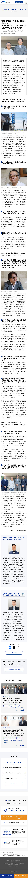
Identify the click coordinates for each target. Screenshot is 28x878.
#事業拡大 (6, 704)
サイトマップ (14, 861)
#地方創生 (16, 31)
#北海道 (20, 707)
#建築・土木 (14, 707)
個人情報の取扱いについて (20, 860)
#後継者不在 (4, 31)
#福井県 (13, 33)
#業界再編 (11, 31)
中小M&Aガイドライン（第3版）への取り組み (14, 863)
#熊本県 (5, 742)
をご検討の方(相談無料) (7, 817)
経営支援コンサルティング (10, 778)
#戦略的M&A (12, 704)
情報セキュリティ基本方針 (14, 864)
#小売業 (3, 33)
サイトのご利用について (7, 860)
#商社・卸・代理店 (12, 740)
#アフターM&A (7, 707)
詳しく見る (19, 710)
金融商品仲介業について (14, 866)
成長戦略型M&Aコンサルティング (12, 767)
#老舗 (21, 31)
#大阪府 (19, 740)
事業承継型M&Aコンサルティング (12, 773)
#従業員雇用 (19, 738)
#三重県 (8, 33)
